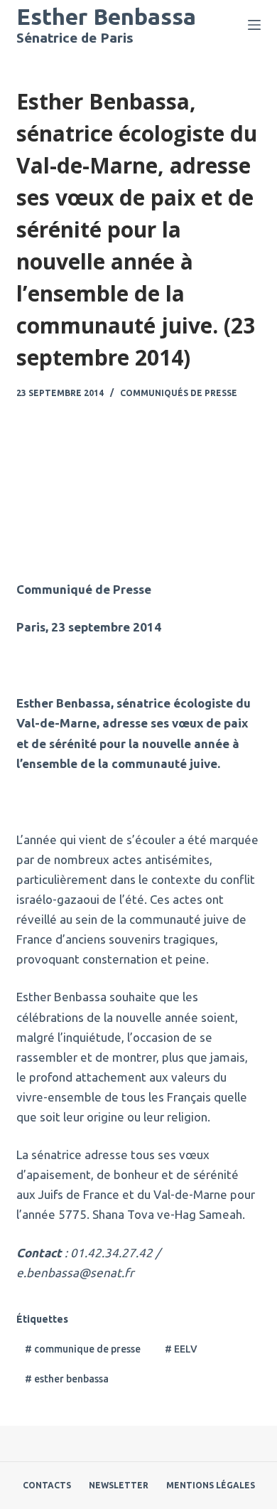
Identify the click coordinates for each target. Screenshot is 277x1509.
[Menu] (254, 24)
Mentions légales (210, 1485)
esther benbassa (67, 1379)
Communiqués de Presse (178, 393)
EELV (181, 1349)
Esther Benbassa (106, 16)
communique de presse (83, 1349)
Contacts (47, 1485)
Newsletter (118, 1485)
